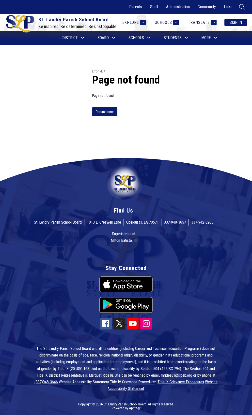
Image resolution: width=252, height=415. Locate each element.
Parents (135, 6)
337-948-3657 (175, 222)
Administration (178, 6)
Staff (154, 6)
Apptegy (135, 408)
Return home (105, 112)
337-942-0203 (202, 222)
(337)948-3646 (46, 382)
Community (207, 6)
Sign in (236, 22)
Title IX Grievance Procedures (181, 382)
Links (228, 6)
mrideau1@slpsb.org (176, 375)
